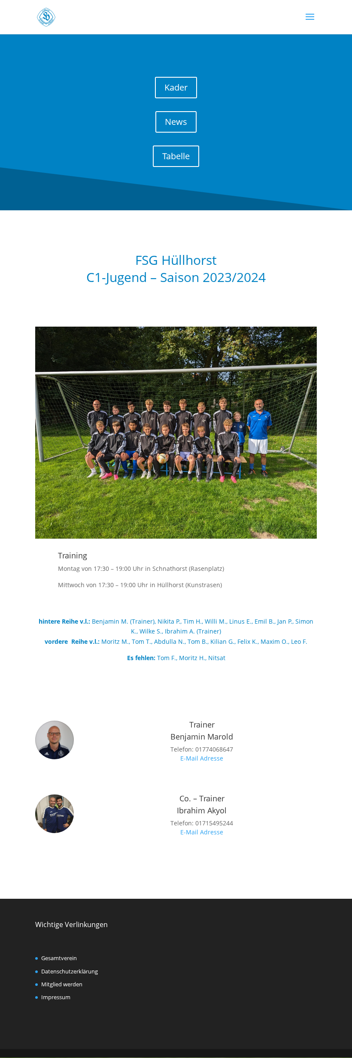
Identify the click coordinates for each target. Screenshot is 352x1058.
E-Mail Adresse (201, 758)
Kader (176, 87)
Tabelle (176, 156)
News (176, 121)
